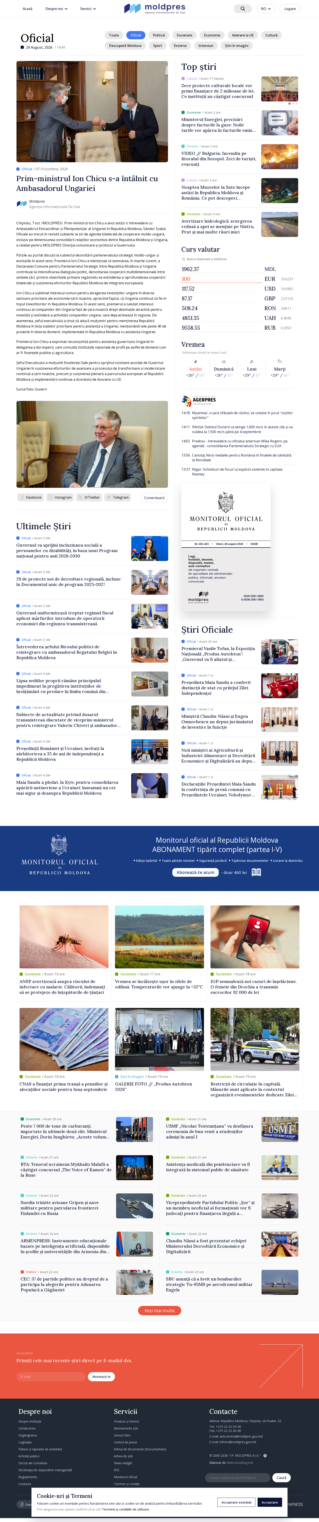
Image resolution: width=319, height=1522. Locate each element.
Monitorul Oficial (125, 1477)
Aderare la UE (243, 35)
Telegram (121, 497)
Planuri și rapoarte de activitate (40, 1449)
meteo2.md (218, 352)
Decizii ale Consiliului (32, 1463)
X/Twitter (92, 497)
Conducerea (26, 1428)
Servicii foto (122, 1435)
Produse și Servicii (126, 1421)
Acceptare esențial (236, 1502)
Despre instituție (29, 1421)
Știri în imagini (236, 45)
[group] (239, 89)
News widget (123, 1463)
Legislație (25, 1442)
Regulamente (27, 1477)
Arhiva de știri (123, 1456)
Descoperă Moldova (125, 45)
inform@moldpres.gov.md (238, 1442)
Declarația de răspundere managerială (45, 1470)
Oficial (37, 38)
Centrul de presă (125, 1442)
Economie (212, 35)
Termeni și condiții (127, 1484)
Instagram (63, 497)
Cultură (271, 35)
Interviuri (205, 45)
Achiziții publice (28, 1456)
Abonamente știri (126, 1428)
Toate (114, 35)
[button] (289, 103)
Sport (157, 45)
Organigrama (27, 1435)
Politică (159, 35)
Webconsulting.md (240, 1463)
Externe (180, 45)
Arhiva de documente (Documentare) (140, 1449)
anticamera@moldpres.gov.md (241, 1436)
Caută (281, 1477)
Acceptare (270, 1502)
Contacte (24, 1484)
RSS (116, 1470)
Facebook (34, 497)
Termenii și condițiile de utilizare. (126, 1509)
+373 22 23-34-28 (228, 1426)
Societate (184, 35)
